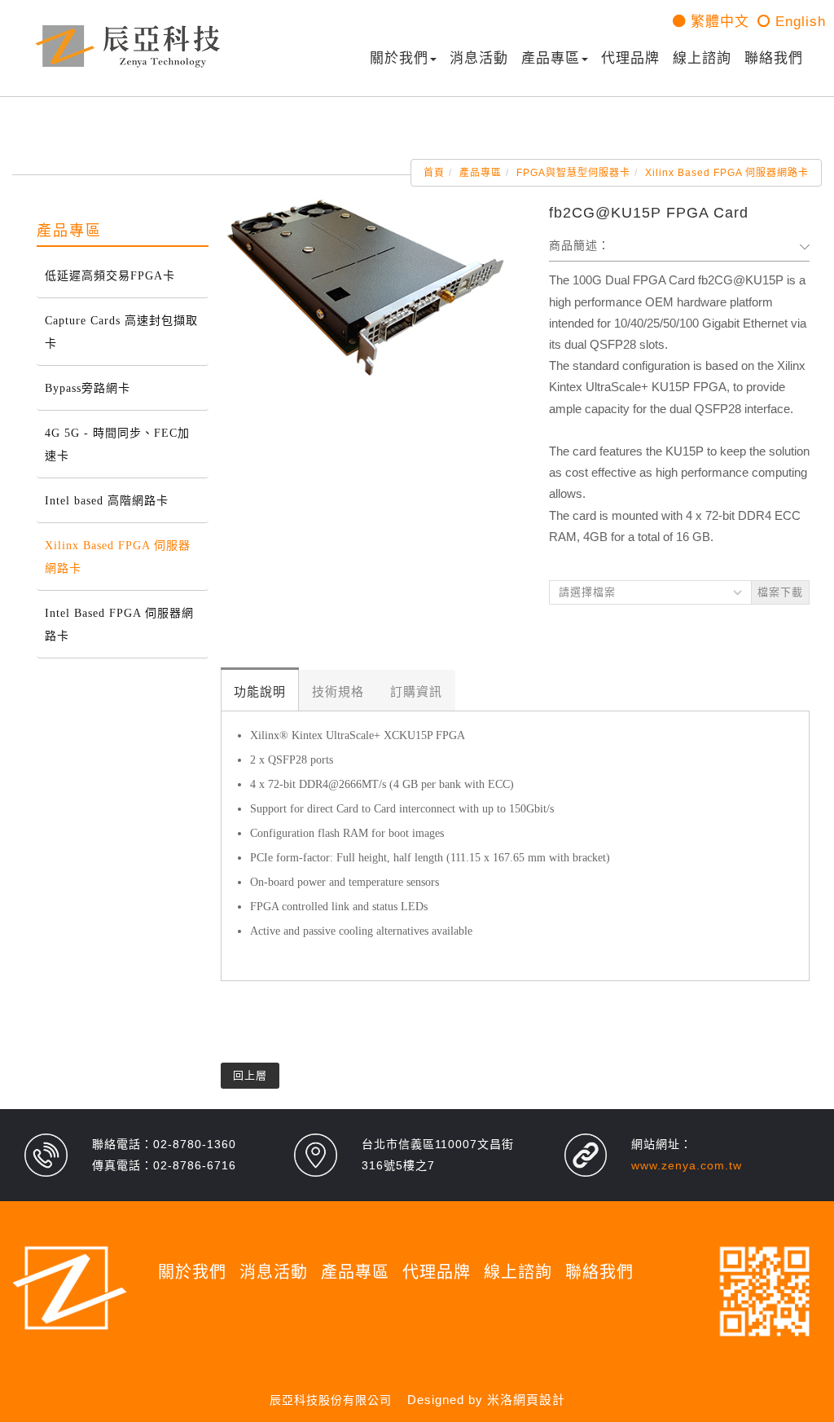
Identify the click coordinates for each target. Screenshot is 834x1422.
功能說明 (260, 691)
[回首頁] (128, 46)
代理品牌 (630, 58)
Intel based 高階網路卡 (107, 501)
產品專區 (550, 58)
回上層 (250, 1075)
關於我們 (399, 58)
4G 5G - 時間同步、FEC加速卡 (117, 444)
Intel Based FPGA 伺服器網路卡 (119, 624)
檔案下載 (780, 592)
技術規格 (338, 691)
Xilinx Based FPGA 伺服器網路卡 (727, 172)
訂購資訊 (416, 691)
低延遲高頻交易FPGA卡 (110, 276)
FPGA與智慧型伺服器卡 (573, 172)
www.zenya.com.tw (686, 1165)
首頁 (434, 172)
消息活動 (479, 58)
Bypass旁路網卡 (87, 388)
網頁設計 (539, 1400)
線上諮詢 (702, 58)
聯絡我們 (773, 58)
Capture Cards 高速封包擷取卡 (121, 332)
